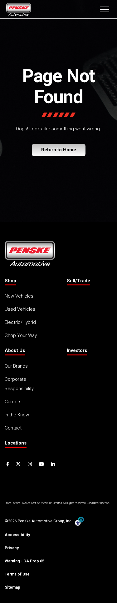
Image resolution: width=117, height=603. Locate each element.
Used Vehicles (20, 309)
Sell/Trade (78, 281)
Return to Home (58, 150)
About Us (15, 350)
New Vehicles (19, 296)
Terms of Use (17, 574)
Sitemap (12, 587)
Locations (16, 443)
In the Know (17, 415)
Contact (13, 428)
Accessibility (17, 534)
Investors (77, 350)
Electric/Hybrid (20, 322)
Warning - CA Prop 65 (24, 561)
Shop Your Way (21, 335)
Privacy (12, 547)
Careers (13, 402)
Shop (10, 281)
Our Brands (16, 366)
